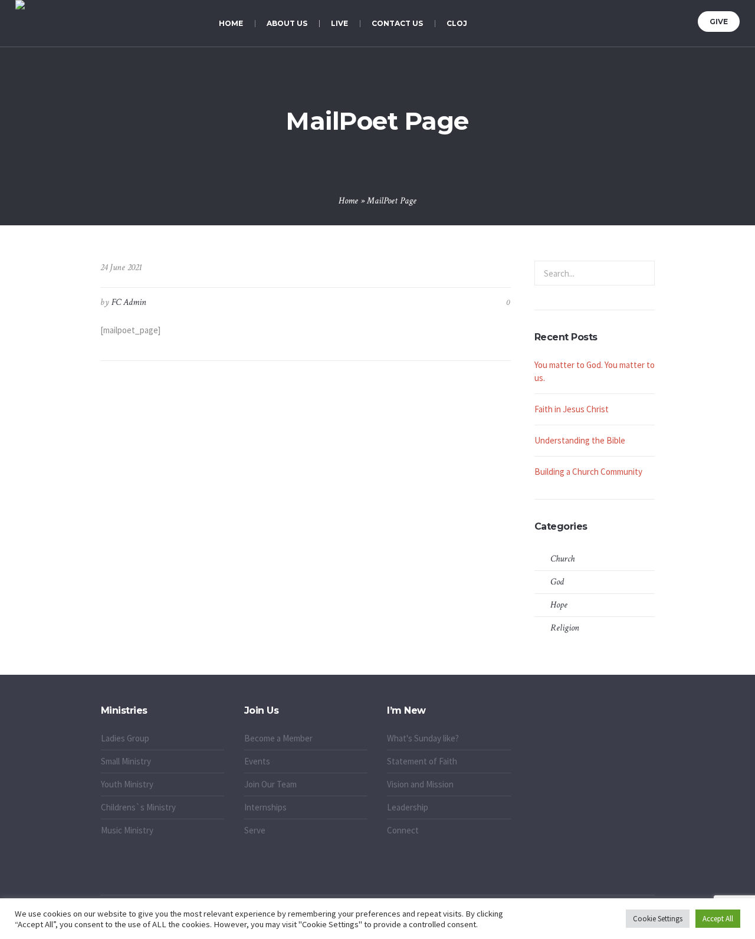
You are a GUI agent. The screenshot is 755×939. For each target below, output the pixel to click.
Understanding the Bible (579, 440)
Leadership (407, 807)
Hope (558, 605)
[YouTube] (684, 19)
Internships (265, 807)
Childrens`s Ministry (138, 807)
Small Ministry (126, 761)
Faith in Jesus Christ (571, 409)
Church (562, 559)
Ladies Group (125, 738)
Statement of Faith (422, 761)
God (557, 582)
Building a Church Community (588, 471)
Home (348, 201)
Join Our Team (270, 784)
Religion (564, 628)
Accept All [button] (718, 919)
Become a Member (278, 738)
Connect (403, 830)
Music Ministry (127, 830)
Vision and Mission (420, 784)
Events (257, 761)
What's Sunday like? (423, 738)
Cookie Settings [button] (657, 919)
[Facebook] (640, 19)
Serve (254, 830)
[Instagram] (669, 19)
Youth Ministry (127, 784)
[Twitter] (655, 19)
